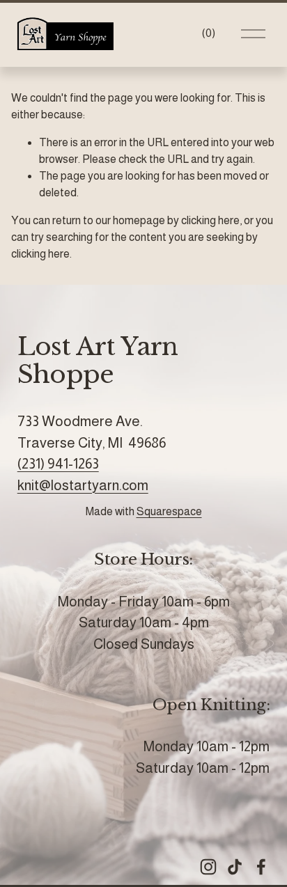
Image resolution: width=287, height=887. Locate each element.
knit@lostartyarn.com (82, 485)
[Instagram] (208, 866)
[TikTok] (234, 866)
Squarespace (169, 511)
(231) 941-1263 (58, 463)
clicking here (210, 220)
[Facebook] (261, 866)
